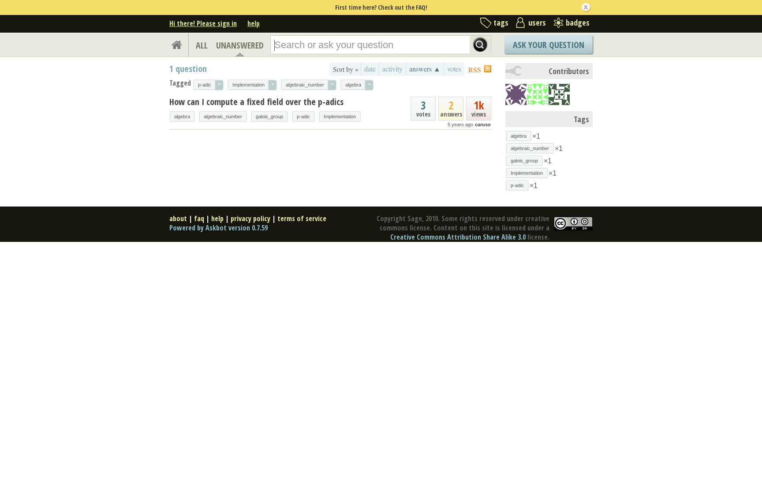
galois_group (269, 116)
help (253, 23)
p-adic (303, 116)
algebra (182, 116)
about (178, 218)
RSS (474, 69)
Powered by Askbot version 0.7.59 (218, 228)
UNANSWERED (240, 45)
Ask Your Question (548, 45)
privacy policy (250, 218)
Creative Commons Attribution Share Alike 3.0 (458, 237)
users (537, 22)
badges (578, 22)
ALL (202, 45)
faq (199, 218)
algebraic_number (223, 116)
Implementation (340, 116)
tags (500, 22)
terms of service (301, 218)
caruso (483, 124)
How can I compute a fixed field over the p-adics (256, 102)
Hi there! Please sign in (203, 23)
